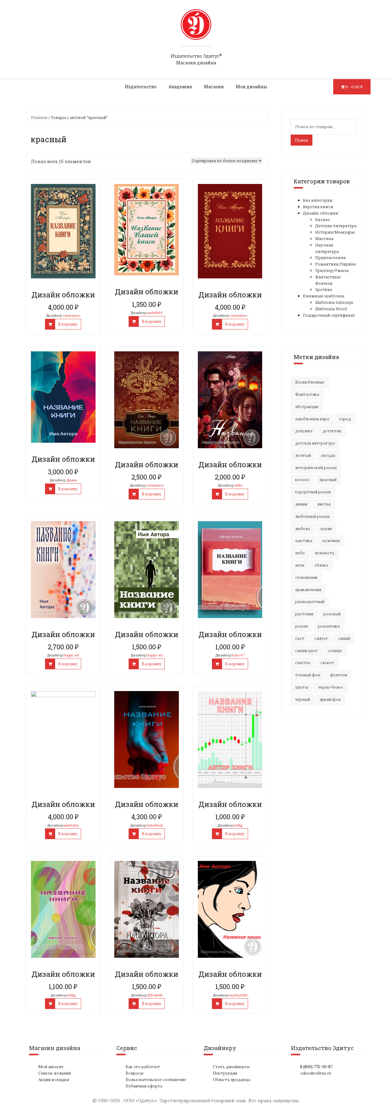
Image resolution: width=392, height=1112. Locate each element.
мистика (303, 540)
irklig (238, 825)
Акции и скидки (53, 1079)
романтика (329, 626)
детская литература (315, 443)
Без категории (318, 200)
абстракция (306, 406)
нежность (324, 553)
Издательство (140, 87)
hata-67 (238, 655)
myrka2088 (238, 995)
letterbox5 (155, 825)
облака (321, 565)
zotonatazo (71, 315)
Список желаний (54, 1073)
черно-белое (330, 687)
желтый (303, 455)
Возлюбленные (310, 382)
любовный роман (312, 516)
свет (299, 638)
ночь (299, 565)
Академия (180, 87)
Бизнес (322, 219)
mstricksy (71, 825)
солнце (335, 650)
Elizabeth (155, 995)
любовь (302, 528)
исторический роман (316, 467)
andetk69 (155, 313)
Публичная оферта (144, 1086)
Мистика (324, 238)
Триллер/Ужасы (332, 270)
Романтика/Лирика (335, 264)
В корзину (68, 324)
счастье (303, 662)
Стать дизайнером (231, 1066)
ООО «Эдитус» (140, 1100)
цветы (301, 687)
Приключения (330, 257)
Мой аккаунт (51, 1066)
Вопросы (134, 1073)
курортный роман (313, 492)
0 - (354, 87)
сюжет (327, 662)
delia (238, 485)
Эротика (323, 289)
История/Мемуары (335, 232)
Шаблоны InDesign (334, 302)
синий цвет (306, 650)
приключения (308, 589)
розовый (332, 614)
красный (328, 479)
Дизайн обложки (320, 213)
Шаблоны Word (331, 308)
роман (301, 626)
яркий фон (330, 699)
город (345, 419)
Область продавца (231, 1079)
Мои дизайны (251, 87)
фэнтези (338, 675)
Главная (39, 117)
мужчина (331, 540)
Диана (71, 480)
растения (304, 614)
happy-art (71, 655)
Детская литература (335, 225)
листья (323, 504)
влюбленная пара (312, 419)
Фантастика (307, 394)
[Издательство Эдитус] (196, 30)
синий (344, 638)
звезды (328, 455)
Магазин (214, 87)
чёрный (302, 699)
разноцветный (309, 601)
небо (300, 553)
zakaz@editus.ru (315, 1073)
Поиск (301, 140)
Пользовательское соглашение (156, 1079)
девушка (303, 431)
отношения (306, 577)
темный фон (307, 675)
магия (326, 528)
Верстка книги (318, 206)
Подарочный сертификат (329, 315)
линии (301, 504)
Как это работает (143, 1066)
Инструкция (225, 1073)
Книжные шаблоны (323, 296)
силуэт (321, 638)
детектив (331, 431)
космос (302, 479)
